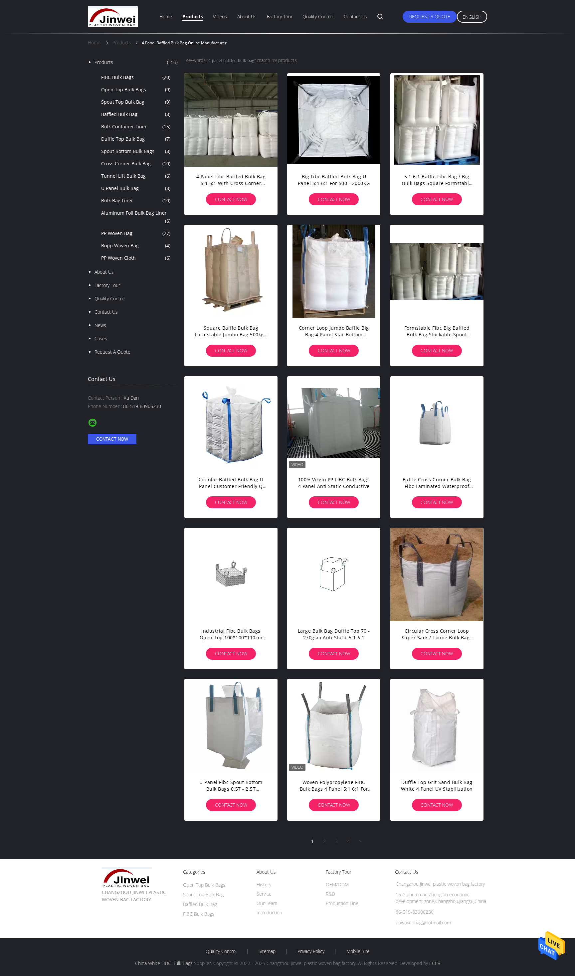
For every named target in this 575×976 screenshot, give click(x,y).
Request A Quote (429, 16)
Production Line (342, 903)
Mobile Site (358, 951)
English (472, 17)
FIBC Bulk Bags (135, 77)
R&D (330, 894)
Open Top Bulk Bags (135, 89)
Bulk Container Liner (135, 126)
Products (192, 16)
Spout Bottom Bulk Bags (135, 151)
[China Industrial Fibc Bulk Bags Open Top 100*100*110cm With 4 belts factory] (231, 574)
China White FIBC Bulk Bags (164, 963)
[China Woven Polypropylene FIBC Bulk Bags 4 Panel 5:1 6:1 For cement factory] (333, 725)
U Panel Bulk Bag (135, 188)
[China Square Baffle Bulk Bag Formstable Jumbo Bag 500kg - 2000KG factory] (231, 271)
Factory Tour (279, 16)
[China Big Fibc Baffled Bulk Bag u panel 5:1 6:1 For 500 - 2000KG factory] (333, 120)
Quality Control (317, 16)
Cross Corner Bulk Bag (135, 163)
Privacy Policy (310, 951)
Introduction (269, 912)
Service (264, 894)
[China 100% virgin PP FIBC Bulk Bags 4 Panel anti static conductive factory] (333, 423)
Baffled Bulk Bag (135, 114)
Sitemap (267, 951)
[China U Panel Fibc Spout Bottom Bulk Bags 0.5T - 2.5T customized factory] (231, 725)
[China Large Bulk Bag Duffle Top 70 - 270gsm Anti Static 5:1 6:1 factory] (333, 574)
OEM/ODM (337, 884)
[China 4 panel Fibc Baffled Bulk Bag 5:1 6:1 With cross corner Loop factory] (231, 120)
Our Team (267, 903)
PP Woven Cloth (135, 258)
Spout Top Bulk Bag (135, 102)
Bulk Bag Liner (135, 200)
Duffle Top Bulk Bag (135, 139)
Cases (101, 338)
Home (165, 16)
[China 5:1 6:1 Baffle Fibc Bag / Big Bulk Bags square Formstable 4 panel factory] (436, 120)
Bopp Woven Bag (135, 245)
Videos (220, 16)
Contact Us (355, 16)
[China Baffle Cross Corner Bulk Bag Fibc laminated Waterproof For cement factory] (436, 423)
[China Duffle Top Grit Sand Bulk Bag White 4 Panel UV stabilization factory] (436, 725)
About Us (247, 16)
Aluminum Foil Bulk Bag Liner (135, 217)
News (100, 325)
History (264, 884)
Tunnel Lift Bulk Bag (135, 176)
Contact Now (231, 199)
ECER (434, 963)
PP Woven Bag (135, 233)
